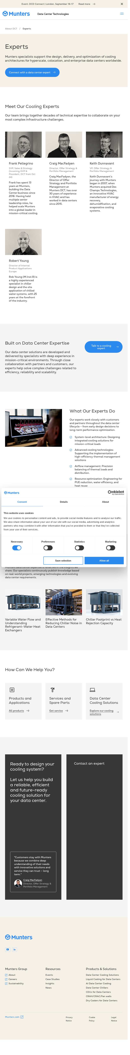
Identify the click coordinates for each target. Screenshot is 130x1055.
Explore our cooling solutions (101, 712)
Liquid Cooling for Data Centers (103, 979)
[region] (122, 4)
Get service (56, 710)
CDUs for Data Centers (98, 992)
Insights (50, 983)
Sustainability (16, 983)
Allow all (104, 560)
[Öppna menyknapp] (122, 13)
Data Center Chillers (97, 987)
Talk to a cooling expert (101, 347)
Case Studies (53, 979)
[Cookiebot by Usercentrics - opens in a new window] (110, 492)
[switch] (48, 547)
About (12, 974)
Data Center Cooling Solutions (102, 974)
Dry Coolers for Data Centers (101, 1000)
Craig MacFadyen (32, 880)
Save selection (63, 560)
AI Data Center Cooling (98, 983)
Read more (84, 4)
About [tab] (105, 501)
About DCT (11, 28)
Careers (13, 979)
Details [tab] (64, 501)
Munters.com (12, 1017)
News (49, 987)
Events (49, 974)
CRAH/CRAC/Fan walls (98, 996)
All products (16, 710)
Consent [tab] (22, 501)
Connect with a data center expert (29, 72)
